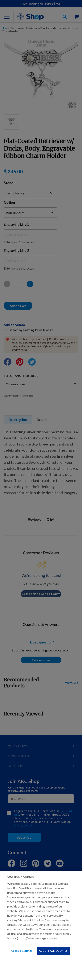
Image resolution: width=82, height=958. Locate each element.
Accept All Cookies (53, 950)
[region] (41, 914)
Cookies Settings (21, 950)
